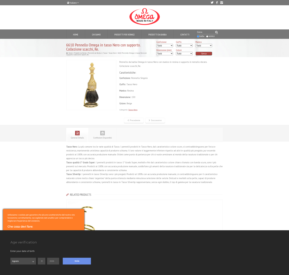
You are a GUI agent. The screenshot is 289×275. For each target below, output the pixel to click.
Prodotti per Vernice (124, 34)
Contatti (184, 34)
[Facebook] (217, 2)
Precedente (135, 120)
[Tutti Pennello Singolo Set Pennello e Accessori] (164, 46)
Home (75, 34)
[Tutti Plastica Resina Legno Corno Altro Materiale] (204, 46)
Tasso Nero (132, 110)
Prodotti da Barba (157, 34)
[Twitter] (212, 2)
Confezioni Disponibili (102, 138)
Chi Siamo (96, 34)
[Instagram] (221, 2)
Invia (77, 261)
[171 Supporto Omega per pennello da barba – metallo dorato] (86, 201)
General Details (77, 138)
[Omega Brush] (144, 25)
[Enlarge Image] (91, 62)
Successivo (156, 120)
